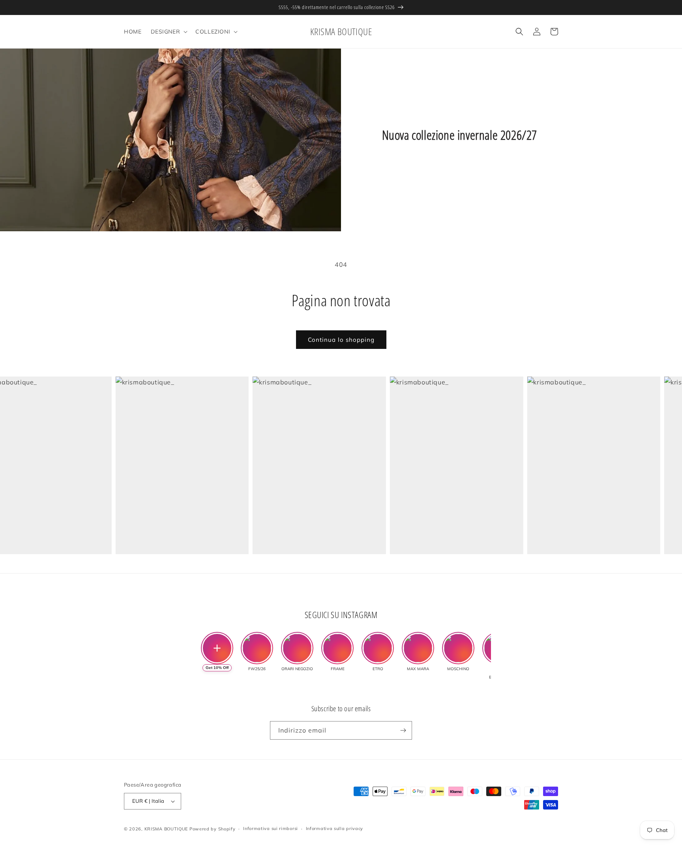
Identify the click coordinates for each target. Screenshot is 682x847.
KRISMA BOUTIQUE (166, 829)
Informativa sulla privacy (334, 828)
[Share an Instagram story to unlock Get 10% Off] (217, 648)
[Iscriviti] (403, 730)
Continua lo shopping (341, 339)
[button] (168, 31)
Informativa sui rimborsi (270, 828)
